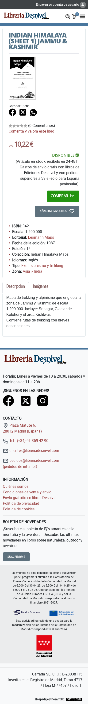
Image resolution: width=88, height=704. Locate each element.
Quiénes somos (15, 486)
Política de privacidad (21, 503)
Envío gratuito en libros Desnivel (29, 497)
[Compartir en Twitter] (23, 111)
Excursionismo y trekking (42, 265)
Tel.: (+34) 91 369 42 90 (28, 440)
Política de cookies (18, 509)
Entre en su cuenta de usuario (58, 4)
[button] (67, 16)
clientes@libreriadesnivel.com (33, 450)
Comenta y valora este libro (31, 131)
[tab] (15, 287)
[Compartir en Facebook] (12, 111)
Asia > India (32, 271)
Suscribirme (16, 557)
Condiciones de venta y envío (27, 492)
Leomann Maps (41, 237)
